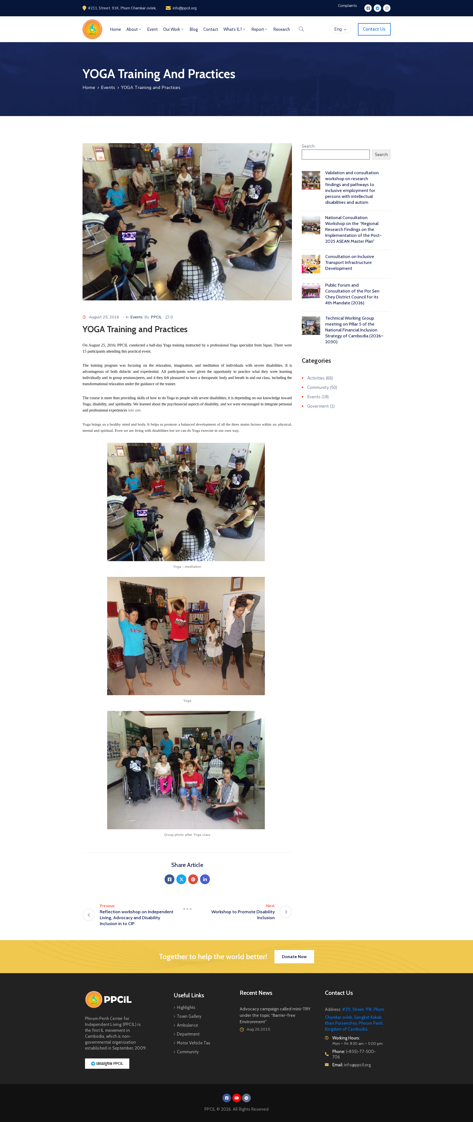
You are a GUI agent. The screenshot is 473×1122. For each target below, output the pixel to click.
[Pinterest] (193, 879)
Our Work (171, 29)
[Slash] (187, 909)
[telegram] (377, 8)
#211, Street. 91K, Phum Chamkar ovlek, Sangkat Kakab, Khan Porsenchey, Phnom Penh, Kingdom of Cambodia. (354, 1019)
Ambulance (187, 1025)
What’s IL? (232, 29)
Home (115, 29)
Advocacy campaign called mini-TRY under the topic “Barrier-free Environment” (275, 1015)
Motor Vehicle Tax (193, 1042)
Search (308, 146)
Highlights (186, 1007)
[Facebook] (169, 879)
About (132, 29)
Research (281, 29)
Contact (210, 29)
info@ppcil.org (185, 8)
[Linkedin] (205, 879)
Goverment (318, 406)
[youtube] (236, 1098)
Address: (333, 1009)
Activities (316, 378)
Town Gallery (189, 1016)
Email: (351, 1064)
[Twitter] (181, 879)
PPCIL (156, 317)
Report (258, 29)
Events (108, 87)
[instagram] (386, 8)
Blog (194, 29)
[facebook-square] (368, 8)
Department (188, 1034)
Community (318, 387)
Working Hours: (346, 1038)
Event (152, 29)
